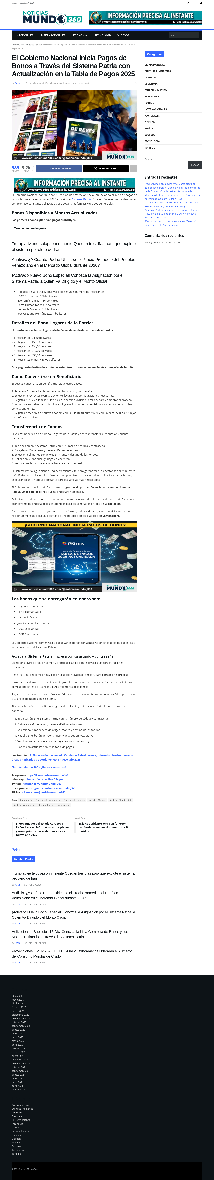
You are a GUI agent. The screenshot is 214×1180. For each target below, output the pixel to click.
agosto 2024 (18, 1074)
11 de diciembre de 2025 (34, 962)
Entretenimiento (29, 45)
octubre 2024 (19, 1067)
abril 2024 (17, 1085)
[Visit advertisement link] (145, 18)
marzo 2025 (18, 1048)
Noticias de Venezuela (48, 800)
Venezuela (63, 805)
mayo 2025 (18, 1040)
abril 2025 (17, 1044)
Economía (80, 35)
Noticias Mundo (97, 800)
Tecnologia (103, 35)
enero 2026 (18, 1011)
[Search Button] (196, 35)
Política (150, 128)
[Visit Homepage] (48, 17)
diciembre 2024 (20, 1059)
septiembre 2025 (21, 1025)
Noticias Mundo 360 (120, 800)
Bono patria (25, 800)
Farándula (152, 96)
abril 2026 (17, 1003)
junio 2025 (17, 1037)
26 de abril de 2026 (32, 884)
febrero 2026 (19, 1007)
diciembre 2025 (20, 1014)
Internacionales (53, 35)
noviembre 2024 (21, 1063)
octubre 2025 (19, 1022)
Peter (18, 82)
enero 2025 (18, 1055)
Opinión (150, 122)
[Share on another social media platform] (133, 168)
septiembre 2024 (21, 1070)
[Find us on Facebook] (184, 3)
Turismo (150, 147)
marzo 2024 (18, 1089)
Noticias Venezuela (23, 805)
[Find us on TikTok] (201, 3)
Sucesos (123, 35)
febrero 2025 (19, 1052)
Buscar (148, 159)
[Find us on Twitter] (188, 3)
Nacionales (25, 35)
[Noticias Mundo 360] (74, 185)
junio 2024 (17, 1082)
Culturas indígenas (158, 71)
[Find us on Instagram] (193, 3)
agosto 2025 (18, 1029)
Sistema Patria (46, 805)
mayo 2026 (18, 999)
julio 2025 (17, 1033)
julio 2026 (17, 995)
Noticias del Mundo (74, 800)
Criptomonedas (155, 64)
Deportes (150, 77)
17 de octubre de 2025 (37, 82)
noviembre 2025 (21, 1018)
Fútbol (149, 102)
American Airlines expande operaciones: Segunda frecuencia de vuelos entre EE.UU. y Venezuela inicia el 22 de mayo (172, 213)
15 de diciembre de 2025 (34, 904)
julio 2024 (17, 1078)
